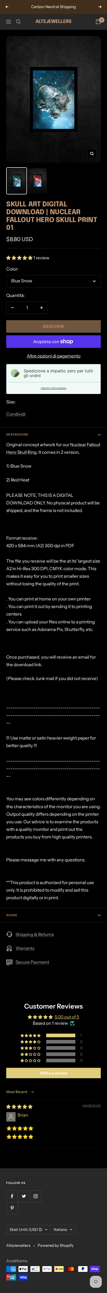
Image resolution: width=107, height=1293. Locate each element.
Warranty (25, 948)
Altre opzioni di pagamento (54, 356)
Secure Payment (32, 962)
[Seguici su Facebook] (12, 1196)
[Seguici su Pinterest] (12, 1208)
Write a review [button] (54, 1073)
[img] (19, 1106)
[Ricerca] (18, 21)
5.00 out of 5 (67, 1017)
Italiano (60, 1229)
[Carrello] (98, 21)
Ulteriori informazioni (53, 388)
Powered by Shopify (55, 1245)
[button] (19, 257)
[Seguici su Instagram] (35, 1196)
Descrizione (17, 434)
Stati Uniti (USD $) (26, 1229)
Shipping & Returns (35, 934)
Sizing (11, 915)
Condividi (15, 414)
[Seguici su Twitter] (24, 1196)
